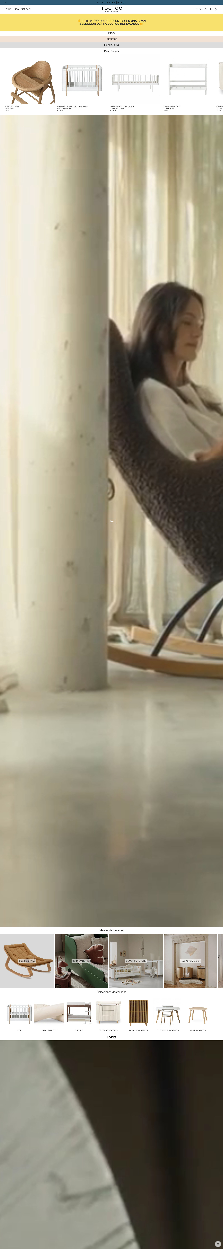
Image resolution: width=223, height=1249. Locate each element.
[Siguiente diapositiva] (215, 83)
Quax (111, 521)
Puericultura (111, 44)
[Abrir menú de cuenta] (210, 9)
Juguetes (111, 38)
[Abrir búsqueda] (205, 9)
